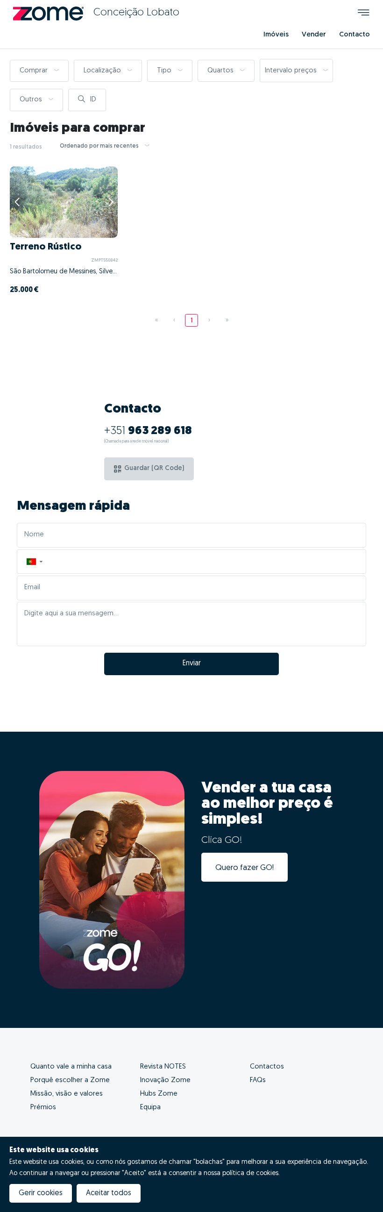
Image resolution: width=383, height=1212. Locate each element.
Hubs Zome (158, 1094)
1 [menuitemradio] (192, 320)
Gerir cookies (41, 1193)
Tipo (165, 70)
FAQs (258, 1080)
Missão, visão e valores (66, 1094)
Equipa (150, 1107)
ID (92, 99)
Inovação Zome (165, 1080)
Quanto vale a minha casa (71, 1066)
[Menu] (363, 14)
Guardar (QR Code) (154, 468)
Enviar (192, 663)
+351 (148, 431)
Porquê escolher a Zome (70, 1080)
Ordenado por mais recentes (100, 146)
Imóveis (276, 34)
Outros (32, 99)
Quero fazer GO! (244, 868)
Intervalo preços (292, 70)
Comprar (35, 70)
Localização (103, 70)
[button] (34, 561)
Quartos (221, 70)
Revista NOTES (163, 1066)
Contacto (354, 34)
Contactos (267, 1066)
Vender (314, 34)
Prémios (43, 1107)
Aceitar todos (108, 1193)
